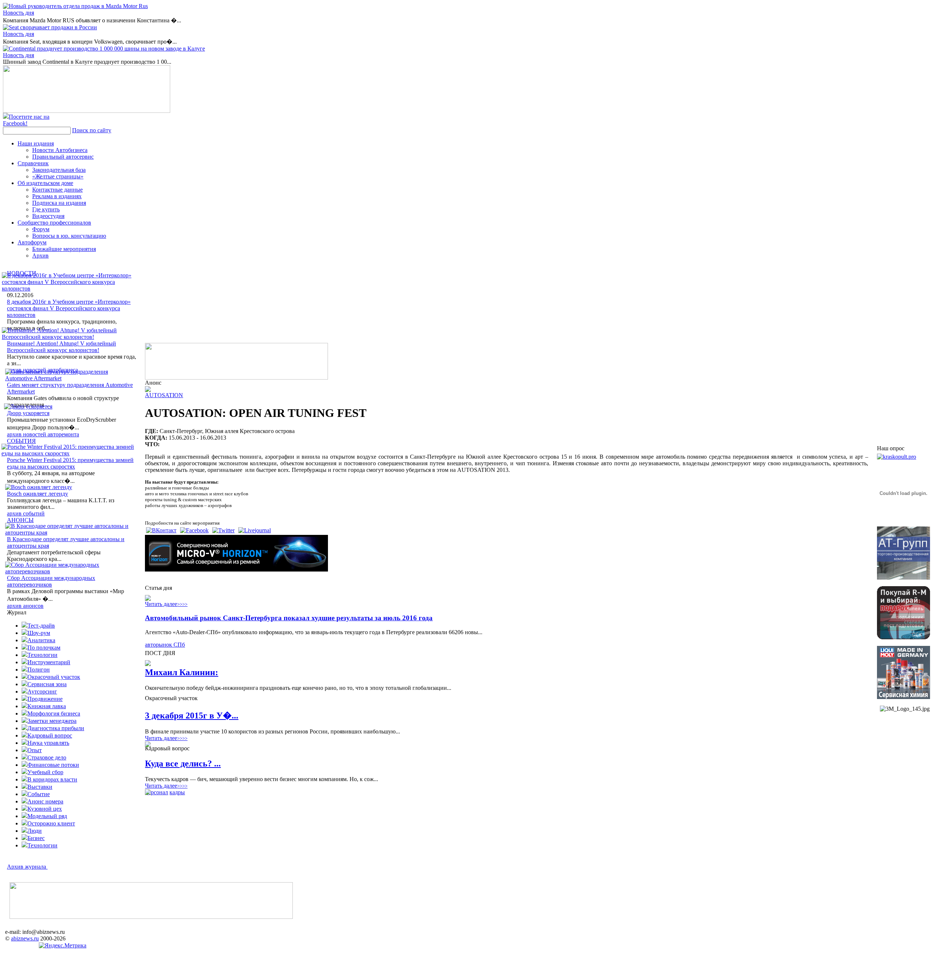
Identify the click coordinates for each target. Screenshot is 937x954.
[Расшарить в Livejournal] (254, 530)
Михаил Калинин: (181, 672)
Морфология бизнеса (53, 713)
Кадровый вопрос (49, 735)
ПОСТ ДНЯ (160, 653)
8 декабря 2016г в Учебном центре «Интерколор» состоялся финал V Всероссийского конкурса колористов (69, 308)
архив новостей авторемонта (43, 434)
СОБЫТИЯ (21, 441)
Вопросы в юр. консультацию (69, 236)
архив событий (26, 513)
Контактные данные (57, 189)
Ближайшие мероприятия (64, 249)
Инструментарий (48, 662)
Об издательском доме (45, 183)
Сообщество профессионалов (54, 222)
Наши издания (36, 143)
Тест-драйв (41, 625)
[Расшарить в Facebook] (194, 530)
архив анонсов (25, 606)
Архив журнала (27, 867)
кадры (177, 792)
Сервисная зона (47, 684)
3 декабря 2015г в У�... (191, 715)
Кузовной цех (44, 809)
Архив (40, 255)
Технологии (42, 655)
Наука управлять (48, 743)
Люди (34, 831)
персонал (156, 792)
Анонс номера (45, 801)
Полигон (38, 669)
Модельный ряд (47, 816)
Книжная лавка (46, 706)
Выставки (39, 787)
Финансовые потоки (53, 765)
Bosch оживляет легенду (37, 494)
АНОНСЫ (20, 520)
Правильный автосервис (63, 157)
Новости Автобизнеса (59, 150)
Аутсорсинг (42, 691)
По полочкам (43, 647)
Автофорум (32, 242)
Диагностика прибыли (55, 728)
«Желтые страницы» (57, 176)
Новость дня (18, 13)
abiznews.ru (25, 938)
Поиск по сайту (91, 130)
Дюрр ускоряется (28, 413)
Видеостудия (48, 216)
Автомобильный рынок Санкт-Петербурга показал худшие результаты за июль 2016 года (289, 618)
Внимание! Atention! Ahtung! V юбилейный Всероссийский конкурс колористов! (61, 346)
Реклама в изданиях (57, 196)
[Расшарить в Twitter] (223, 530)
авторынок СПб (165, 644)
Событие (38, 794)
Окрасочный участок (53, 677)
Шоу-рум (38, 633)
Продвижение (45, 699)
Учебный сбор (45, 772)
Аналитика (41, 640)
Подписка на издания (59, 203)
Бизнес (36, 838)
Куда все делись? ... (183, 763)
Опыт (34, 750)
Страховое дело (46, 757)
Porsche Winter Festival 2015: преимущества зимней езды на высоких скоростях (70, 463)
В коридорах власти (52, 779)
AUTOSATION (164, 395)
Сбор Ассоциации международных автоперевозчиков (51, 581)
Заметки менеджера (51, 721)
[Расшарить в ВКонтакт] (161, 530)
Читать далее (166, 604)
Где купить (46, 209)
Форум (40, 229)
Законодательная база (59, 170)
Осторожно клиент (51, 823)
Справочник (33, 163)
